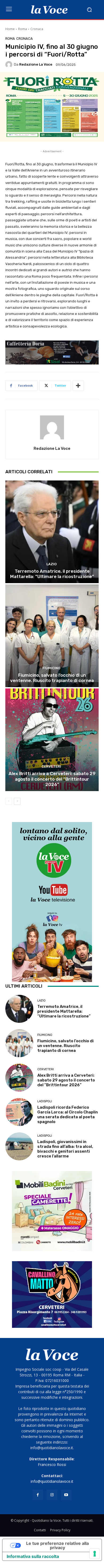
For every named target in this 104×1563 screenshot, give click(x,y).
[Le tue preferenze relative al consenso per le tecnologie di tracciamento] (95, 1554)
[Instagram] (52, 1495)
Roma (22, 29)
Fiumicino (51, 668)
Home (10, 29)
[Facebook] (38, 1495)
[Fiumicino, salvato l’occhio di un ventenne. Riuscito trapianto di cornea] (52, 635)
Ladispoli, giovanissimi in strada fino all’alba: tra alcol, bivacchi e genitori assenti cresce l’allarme (65, 1149)
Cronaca (36, 29)
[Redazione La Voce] (9, 64)
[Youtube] (66, 1495)
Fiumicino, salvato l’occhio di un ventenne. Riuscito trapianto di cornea (52, 677)
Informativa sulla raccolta (33, 1556)
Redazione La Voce (35, 64)
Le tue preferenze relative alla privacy (57, 1545)
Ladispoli (44, 1101)
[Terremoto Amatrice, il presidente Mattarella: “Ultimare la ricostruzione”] (52, 531)
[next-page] (17, 801)
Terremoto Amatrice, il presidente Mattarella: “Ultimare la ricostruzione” (52, 573)
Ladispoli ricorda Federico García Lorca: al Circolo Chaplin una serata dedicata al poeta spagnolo (67, 1114)
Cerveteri (51, 766)
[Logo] (49, 9)
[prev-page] (8, 801)
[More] (78, 385)
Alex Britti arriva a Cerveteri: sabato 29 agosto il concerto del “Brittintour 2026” (52, 779)
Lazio (51, 564)
